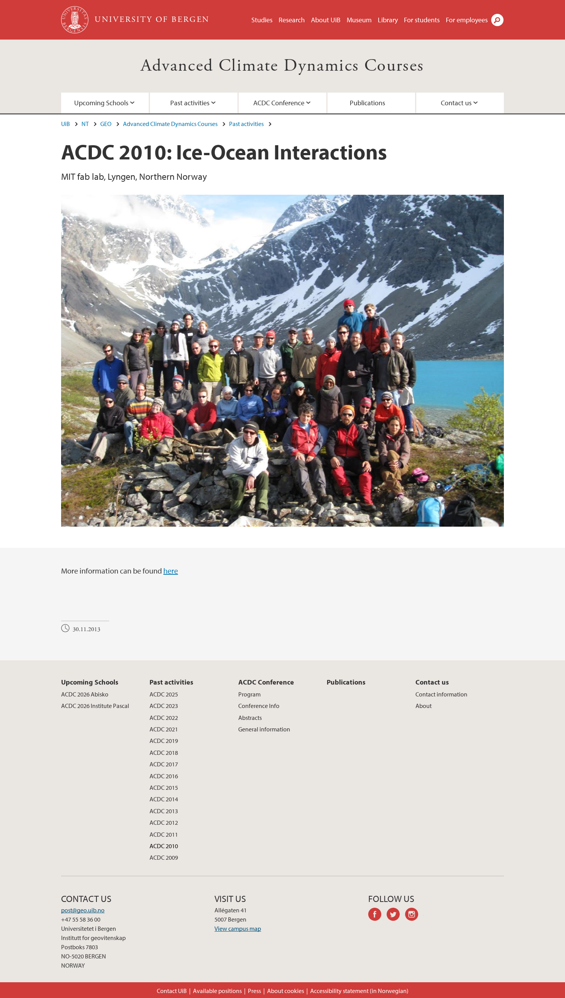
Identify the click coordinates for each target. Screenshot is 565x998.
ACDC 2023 (164, 706)
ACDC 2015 (164, 787)
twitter (396, 915)
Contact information (441, 694)
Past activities (189, 102)
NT (85, 124)
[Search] (497, 20)
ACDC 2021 (164, 729)
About (423, 706)
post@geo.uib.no (83, 910)
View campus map (237, 928)
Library (388, 19)
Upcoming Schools (101, 102)
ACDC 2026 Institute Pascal (95, 706)
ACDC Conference (278, 102)
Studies (262, 19)
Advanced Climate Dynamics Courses (282, 66)
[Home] (75, 19)
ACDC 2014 (164, 799)
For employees (467, 19)
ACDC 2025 (164, 694)
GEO (105, 124)
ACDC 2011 (164, 834)
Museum (359, 19)
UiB (65, 124)
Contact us (456, 102)
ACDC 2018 (164, 752)
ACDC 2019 (164, 740)
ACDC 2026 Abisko (84, 694)
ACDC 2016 (164, 776)
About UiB (326, 19)
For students (422, 19)
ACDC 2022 (164, 717)
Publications (367, 102)
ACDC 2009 (164, 857)
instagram (414, 915)
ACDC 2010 (164, 846)
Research (292, 19)
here (170, 570)
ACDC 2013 (164, 811)
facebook (377, 915)
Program (249, 694)
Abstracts (250, 717)
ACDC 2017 (164, 764)
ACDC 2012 (164, 822)
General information (264, 729)
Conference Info (258, 706)
